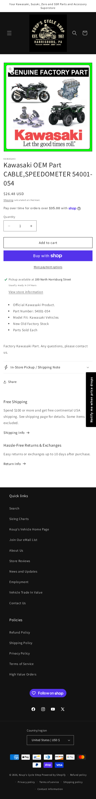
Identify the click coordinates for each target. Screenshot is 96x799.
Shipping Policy (20, 643)
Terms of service (49, 782)
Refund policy (78, 774)
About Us (16, 550)
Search (14, 508)
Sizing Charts (19, 519)
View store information (26, 292)
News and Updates (23, 571)
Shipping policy (73, 782)
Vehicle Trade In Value (25, 592)
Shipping (8, 200)
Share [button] (12, 382)
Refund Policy (19, 632)
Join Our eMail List (23, 540)
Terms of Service (21, 664)
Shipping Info (14, 432)
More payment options (48, 267)
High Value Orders (22, 674)
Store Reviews (19, 561)
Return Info (12, 464)
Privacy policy (26, 782)
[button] (9, 33)
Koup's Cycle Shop (30, 774)
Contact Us (17, 603)
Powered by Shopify (54, 774)
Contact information (50, 789)
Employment (19, 582)
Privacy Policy (19, 653)
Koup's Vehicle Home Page (29, 529)
